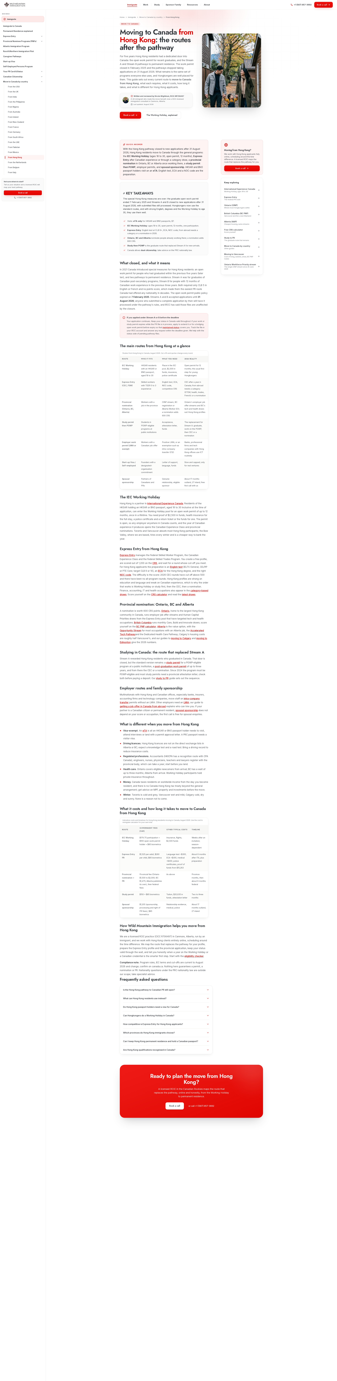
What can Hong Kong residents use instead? (145, 998)
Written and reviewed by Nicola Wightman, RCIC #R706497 (159, 96)
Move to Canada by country (150, 17)
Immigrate (132, 4)
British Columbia (143, 622)
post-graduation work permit (170, 666)
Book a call (23, 193)
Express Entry (127, 555)
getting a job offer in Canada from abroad (143, 706)
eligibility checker (194, 956)
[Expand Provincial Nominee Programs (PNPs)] (42, 41)
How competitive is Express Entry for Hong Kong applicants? (153, 1024)
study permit (173, 662)
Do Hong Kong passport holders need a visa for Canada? (151, 1007)
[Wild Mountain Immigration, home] (14, 4)
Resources (192, 4)
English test (176, 567)
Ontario (165, 611)
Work (145, 4)
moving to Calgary (181, 638)
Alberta (161, 626)
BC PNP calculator (146, 626)
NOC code (125, 575)
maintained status (171, 327)
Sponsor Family (173, 4)
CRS (154, 563)
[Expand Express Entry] (42, 36)
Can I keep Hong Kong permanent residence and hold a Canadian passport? (160, 1041)
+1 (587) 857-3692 (303, 4)
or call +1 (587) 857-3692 (201, 1106)
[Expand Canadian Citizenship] (42, 77)
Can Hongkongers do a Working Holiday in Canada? (148, 1015)
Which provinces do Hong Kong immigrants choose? (149, 1032)
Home (122, 17)
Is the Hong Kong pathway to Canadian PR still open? (149, 989)
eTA (145, 730)
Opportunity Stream (130, 630)
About (207, 4)
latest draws (188, 594)
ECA (160, 571)
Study (157, 4)
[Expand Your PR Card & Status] (42, 71)
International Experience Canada (165, 503)
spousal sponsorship (186, 710)
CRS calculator (159, 594)
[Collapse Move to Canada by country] (42, 82)
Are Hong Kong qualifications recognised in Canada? (149, 1050)
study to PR (162, 678)
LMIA (186, 702)
